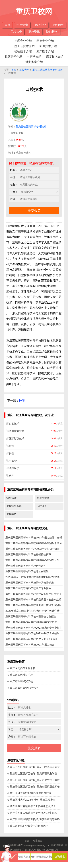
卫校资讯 (34, 31)
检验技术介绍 (23, 51)
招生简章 (22, 25)
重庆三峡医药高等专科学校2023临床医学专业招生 (33, 627)
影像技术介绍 (48, 46)
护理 (22, 400)
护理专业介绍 (23, 40)
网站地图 (37, 840)
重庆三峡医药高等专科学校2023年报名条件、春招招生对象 (33, 538)
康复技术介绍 (54, 56)
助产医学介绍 (45, 51)
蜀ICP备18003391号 (47, 849)
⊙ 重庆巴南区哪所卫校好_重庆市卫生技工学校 (33, 780)
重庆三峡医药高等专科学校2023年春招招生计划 (32, 560)
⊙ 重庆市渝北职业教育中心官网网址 (27, 825)
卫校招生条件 (14, 506)
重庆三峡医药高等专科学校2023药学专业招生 (31, 622)
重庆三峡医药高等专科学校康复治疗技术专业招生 (33, 605)
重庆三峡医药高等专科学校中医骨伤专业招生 (30, 616)
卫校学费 (11, 514)
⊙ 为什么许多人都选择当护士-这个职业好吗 (32, 812)
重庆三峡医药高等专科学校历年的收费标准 (29, 582)
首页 (7, 25)
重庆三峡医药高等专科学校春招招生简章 (28, 554)
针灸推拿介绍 (34, 61)
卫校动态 (42, 506)
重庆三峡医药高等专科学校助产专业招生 (28, 588)
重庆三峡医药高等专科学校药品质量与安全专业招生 (33, 600)
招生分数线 (43, 498)
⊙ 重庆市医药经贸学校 (20, 681)
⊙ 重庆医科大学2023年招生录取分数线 (29, 793)
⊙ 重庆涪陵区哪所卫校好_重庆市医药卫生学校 (33, 786)
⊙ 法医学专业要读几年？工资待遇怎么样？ (31, 806)
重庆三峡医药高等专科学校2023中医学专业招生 (32, 633)
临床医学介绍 (13, 56)
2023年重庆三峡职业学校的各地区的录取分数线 (32, 577)
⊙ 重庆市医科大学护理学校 (22, 687)
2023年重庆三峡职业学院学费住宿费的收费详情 (32, 610)
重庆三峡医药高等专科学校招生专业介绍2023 (31, 639)
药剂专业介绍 (45, 40)
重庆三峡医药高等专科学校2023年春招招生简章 (32, 548)
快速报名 (52, 31)
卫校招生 (58, 25)
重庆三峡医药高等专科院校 (47, 69)
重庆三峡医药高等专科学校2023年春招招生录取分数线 (33, 544)
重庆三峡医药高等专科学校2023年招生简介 (29, 644)
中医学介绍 (34, 56)
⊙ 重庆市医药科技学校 (20, 674)
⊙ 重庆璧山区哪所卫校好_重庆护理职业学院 (32, 773)
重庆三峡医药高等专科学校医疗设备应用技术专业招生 (33, 594)
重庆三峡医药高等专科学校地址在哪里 (27, 571)
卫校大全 (16, 31)
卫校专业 (40, 25)
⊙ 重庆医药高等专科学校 (21, 668)
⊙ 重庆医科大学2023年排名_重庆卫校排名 (31, 799)
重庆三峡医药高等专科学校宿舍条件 (25, 565)
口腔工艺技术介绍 (23, 46)
